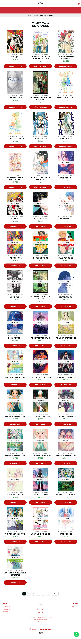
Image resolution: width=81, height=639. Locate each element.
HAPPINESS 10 (66, 534)
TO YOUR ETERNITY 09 (15, 456)
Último (55, 594)
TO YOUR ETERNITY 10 (40, 456)
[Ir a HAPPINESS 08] (15, 82)
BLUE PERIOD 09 (65, 258)
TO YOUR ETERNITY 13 (41, 495)
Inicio (29, 15)
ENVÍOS (5, 612)
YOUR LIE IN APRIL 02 (40, 534)
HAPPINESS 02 (40, 219)
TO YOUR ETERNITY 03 (15, 377)
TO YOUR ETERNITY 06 (15, 416)
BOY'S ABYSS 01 (15, 338)
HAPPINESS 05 (15, 297)
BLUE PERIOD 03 (40, 258)
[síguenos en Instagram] (39, 613)
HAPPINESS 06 (65, 297)
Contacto (7, 606)
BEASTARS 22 (40, 139)
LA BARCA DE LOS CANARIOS (66, 58)
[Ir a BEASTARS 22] (40, 123)
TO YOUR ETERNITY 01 (40, 338)
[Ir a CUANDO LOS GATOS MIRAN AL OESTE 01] (40, 41)
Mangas (35, 15)
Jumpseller (45, 622)
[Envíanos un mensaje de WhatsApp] (76, 634)
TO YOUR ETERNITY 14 (66, 495)
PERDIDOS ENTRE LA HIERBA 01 (40, 179)
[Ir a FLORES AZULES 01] (15, 123)
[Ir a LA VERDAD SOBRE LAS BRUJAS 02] (40, 82)
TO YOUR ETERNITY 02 (66, 338)
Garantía (6, 609)
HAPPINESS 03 (65, 219)
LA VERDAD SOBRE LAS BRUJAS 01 (40, 298)
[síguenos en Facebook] (42, 613)
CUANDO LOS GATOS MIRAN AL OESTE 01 (40, 58)
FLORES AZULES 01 (15, 139)
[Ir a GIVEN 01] (15, 41)
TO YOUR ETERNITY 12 (15, 495)
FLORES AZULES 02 (65, 98)
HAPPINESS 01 (66, 178)
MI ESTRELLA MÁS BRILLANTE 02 (15, 179)
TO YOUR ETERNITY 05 (66, 377)
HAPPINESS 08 (15, 98)
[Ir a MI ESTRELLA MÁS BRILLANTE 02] (15, 162)
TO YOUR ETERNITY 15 (15, 534)
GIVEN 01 (15, 57)
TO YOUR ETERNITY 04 (40, 377)
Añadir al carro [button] (15, 66)
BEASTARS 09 (66, 139)
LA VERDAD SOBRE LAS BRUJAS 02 (40, 99)
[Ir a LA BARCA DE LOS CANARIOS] (65, 41)
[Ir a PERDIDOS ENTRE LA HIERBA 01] (40, 162)
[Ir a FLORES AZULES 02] (65, 82)
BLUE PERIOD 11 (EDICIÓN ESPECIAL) (15, 574)
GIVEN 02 (15, 219)
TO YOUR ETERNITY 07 (40, 416)
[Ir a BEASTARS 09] (65, 123)
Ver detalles (66, 187)
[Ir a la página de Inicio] (40, 3)
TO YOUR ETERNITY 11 (66, 456)
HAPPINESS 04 (15, 258)
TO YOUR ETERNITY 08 (66, 416)
